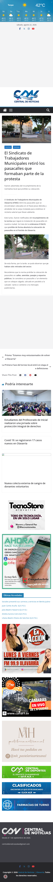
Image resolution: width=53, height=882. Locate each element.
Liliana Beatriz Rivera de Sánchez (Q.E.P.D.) (19, 618)
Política (8, 147)
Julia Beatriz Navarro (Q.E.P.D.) (14, 610)
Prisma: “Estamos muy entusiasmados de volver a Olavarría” (27, 357)
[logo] (26, 829)
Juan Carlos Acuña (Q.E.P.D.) (14, 605)
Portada (16, 147)
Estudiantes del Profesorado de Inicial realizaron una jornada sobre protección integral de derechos (26, 423)
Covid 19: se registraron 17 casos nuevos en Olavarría (23, 442)
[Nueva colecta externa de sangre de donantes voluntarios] (26, 455)
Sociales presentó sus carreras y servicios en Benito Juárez (26, 601)
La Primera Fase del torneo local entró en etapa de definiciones (25, 367)
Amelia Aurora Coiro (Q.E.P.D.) (14, 614)
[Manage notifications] (5, 877)
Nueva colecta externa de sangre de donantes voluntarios (24, 485)
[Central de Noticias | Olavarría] (5, 110)
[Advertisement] (26, 58)
